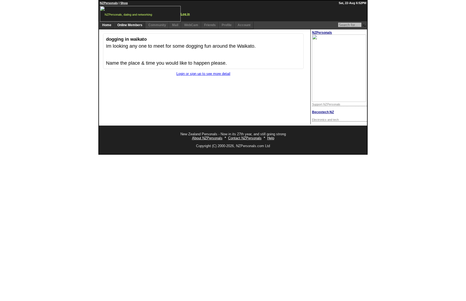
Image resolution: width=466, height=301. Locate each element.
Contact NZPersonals (245, 138)
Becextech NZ (323, 112)
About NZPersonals (207, 138)
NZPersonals (109, 3)
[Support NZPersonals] (339, 101)
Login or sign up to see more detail (203, 74)
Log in (185, 14)
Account (244, 25)
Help (270, 138)
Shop (124, 3)
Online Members (129, 25)
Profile (227, 25)
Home (106, 25)
